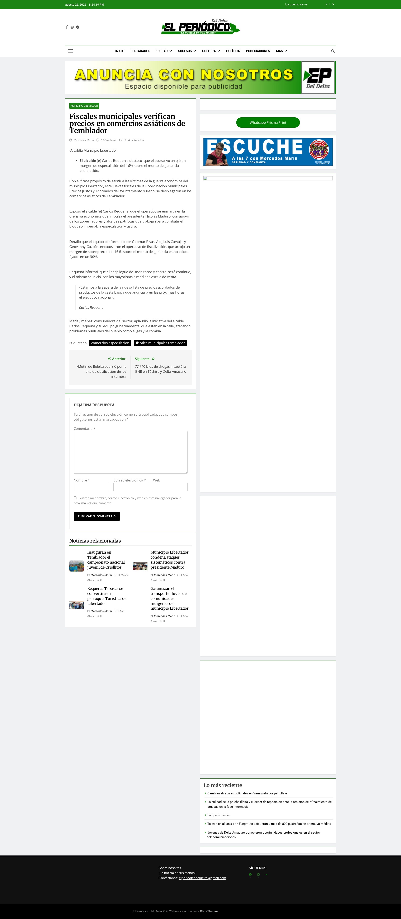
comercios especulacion (110, 343)
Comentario (84, 428)
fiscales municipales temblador (160, 343)
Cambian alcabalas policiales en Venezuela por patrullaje (247, 793)
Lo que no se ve (218, 815)
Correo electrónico (129, 480)
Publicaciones (258, 51)
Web (156, 480)
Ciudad (162, 51)
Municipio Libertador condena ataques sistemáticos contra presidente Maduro (170, 560)
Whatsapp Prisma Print (268, 122)
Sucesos (185, 51)
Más (279, 51)
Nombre (82, 480)
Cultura (209, 51)
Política (233, 51)
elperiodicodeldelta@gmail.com (202, 878)
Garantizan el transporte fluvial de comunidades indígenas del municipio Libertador (170, 598)
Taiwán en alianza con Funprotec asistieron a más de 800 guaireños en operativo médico (245, 4)
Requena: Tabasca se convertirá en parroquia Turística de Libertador (106, 596)
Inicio (119, 51)
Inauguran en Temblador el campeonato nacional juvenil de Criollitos (106, 560)
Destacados (140, 51)
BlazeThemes (209, 911)
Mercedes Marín (84, 140)
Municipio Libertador (84, 106)
